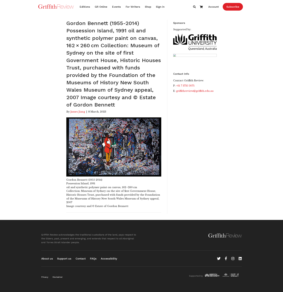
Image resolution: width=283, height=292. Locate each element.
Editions (85, 6)
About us (47, 258)
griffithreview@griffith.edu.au (195, 90)
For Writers (133, 6)
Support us (64, 258)
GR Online (101, 6)
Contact (81, 258)
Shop (148, 6)
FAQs (93, 258)
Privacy (44, 277)
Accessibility (109, 258)
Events (116, 6)
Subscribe (232, 6)
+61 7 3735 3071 (185, 85)
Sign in (160, 6)
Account (213, 6)
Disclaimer (57, 277)
